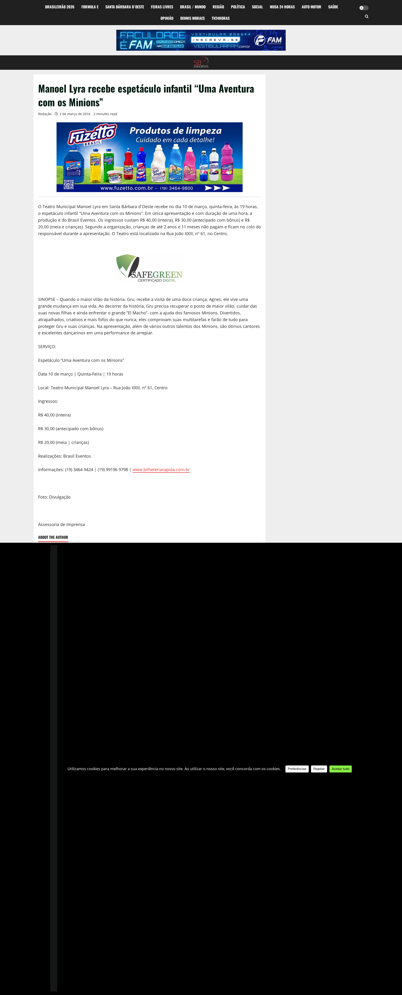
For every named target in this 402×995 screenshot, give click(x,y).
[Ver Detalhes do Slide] (201, 40)
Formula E (89, 7)
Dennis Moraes (192, 18)
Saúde (333, 7)
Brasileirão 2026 (59, 7)
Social (257, 7)
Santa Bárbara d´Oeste (124, 7)
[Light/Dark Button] (363, 8)
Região (218, 7)
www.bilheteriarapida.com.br (161, 469)
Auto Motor (311, 7)
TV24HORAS (221, 18)
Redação (44, 114)
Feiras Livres (162, 7)
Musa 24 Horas (282, 7)
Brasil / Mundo (193, 7)
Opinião (167, 18)
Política (238, 7)
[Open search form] (366, 17)
